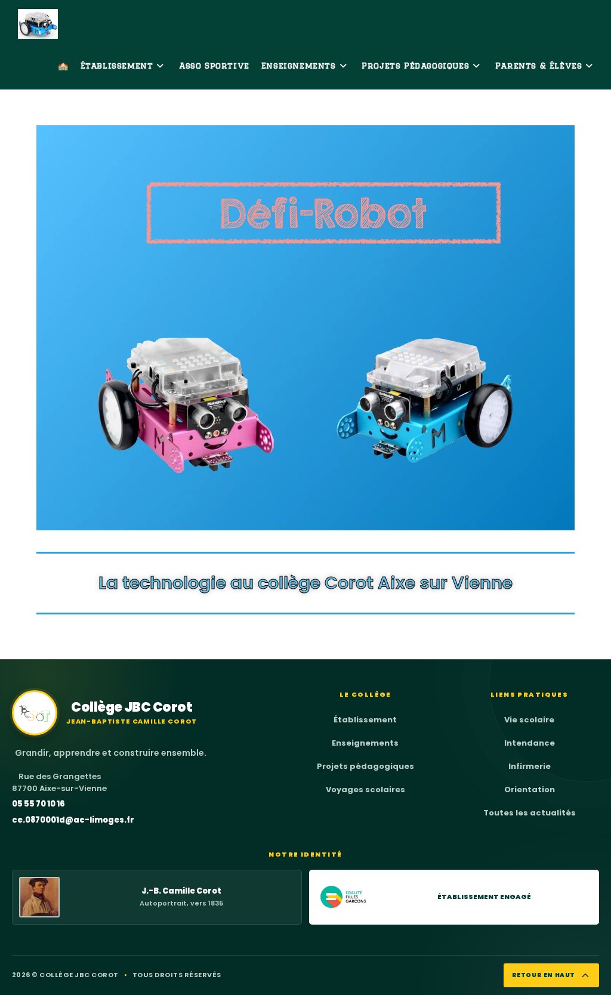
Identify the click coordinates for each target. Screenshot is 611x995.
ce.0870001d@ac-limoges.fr (73, 820)
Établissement (365, 719)
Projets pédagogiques (365, 766)
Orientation (529, 789)
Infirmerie (529, 766)
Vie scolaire (529, 719)
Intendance (529, 743)
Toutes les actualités (529, 812)
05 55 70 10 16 (38, 803)
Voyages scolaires (365, 789)
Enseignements (365, 743)
